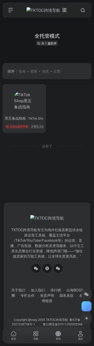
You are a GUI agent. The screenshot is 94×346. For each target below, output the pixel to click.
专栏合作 (28, 295)
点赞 (56, 71)
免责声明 (47, 295)
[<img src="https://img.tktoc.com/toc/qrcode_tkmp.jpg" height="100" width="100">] (58, 268)
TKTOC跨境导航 (57, 319)
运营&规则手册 (19, 126)
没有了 (47, 146)
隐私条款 (67, 295)
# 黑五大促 (38, 126)
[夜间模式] (86, 318)
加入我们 (38, 289)
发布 (22, 71)
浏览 (45, 71)
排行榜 (55, 289)
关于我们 (18, 289)
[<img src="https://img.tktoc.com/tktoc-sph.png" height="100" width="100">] (47, 268)
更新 (33, 71)
